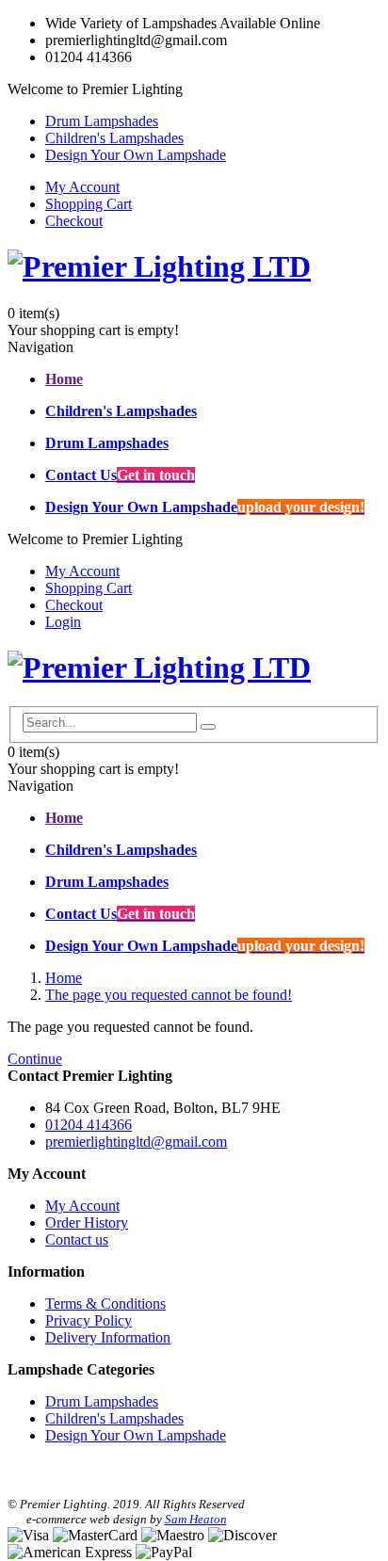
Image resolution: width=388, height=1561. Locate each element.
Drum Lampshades (101, 121)
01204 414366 (88, 1125)
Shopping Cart (88, 204)
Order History (86, 1223)
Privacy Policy (88, 1320)
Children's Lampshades (114, 138)
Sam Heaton (196, 1519)
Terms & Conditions (105, 1303)
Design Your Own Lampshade (135, 155)
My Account (82, 187)
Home (63, 978)
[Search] (208, 727)
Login (63, 622)
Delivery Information (107, 1337)
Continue (35, 1059)
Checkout (74, 221)
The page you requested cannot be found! (168, 995)
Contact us (76, 1239)
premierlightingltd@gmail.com (136, 1142)
